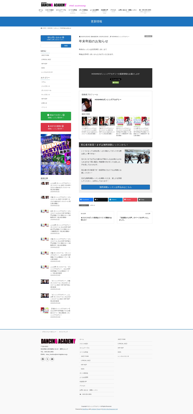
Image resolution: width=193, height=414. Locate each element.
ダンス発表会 (84, 373)
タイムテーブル (84, 348)
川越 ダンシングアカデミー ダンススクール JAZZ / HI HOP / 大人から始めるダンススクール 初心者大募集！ (107, 131)
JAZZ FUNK (45, 55)
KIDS (43, 68)
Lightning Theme (95, 409)
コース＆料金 (84, 352)
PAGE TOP (186, 400)
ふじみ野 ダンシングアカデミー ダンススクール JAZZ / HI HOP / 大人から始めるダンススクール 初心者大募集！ (90, 131)
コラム (112, 124)
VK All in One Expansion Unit (110, 409)
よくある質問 (84, 377)
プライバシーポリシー (49, 332)
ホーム (82, 339)
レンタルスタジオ (47, 72)
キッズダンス (94, 124)
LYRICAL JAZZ (46, 59)
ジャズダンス (45, 86)
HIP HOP (129, 124)
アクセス (82, 386)
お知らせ (148, 36)
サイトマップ (63, 332)
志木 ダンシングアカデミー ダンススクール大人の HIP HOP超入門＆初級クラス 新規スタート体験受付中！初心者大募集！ (124, 132)
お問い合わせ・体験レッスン (89, 390)
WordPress (85, 409)
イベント (44, 107)
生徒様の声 (83, 381)
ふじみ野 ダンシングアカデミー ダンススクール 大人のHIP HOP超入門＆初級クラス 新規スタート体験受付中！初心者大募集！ (141, 132)
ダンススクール (46, 90)
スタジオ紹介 (84, 343)
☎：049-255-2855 (85, 394)
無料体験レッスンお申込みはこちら (116, 187)
